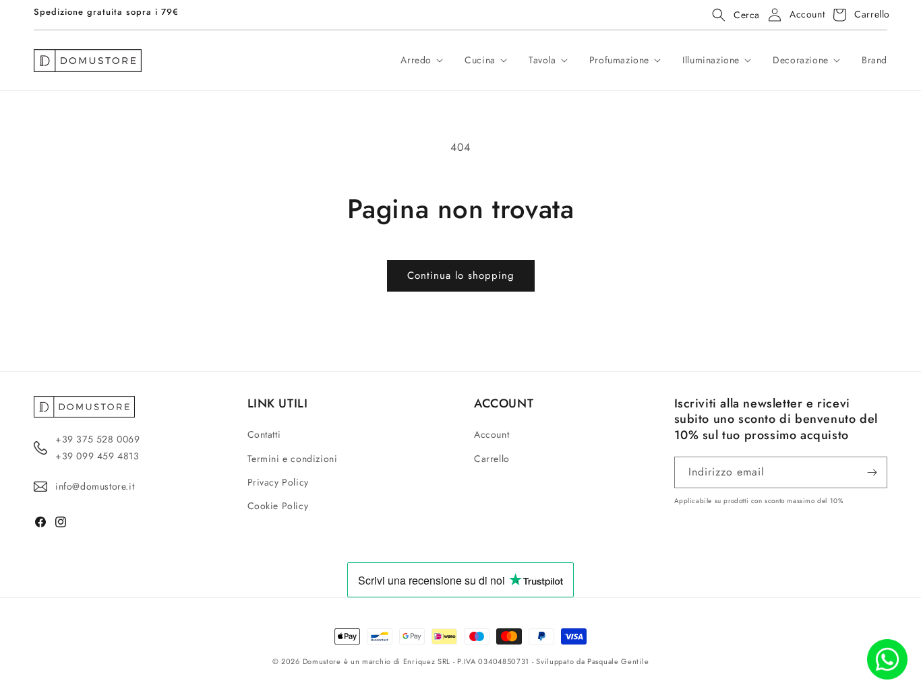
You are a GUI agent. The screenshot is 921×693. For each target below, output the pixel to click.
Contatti (264, 434)
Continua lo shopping (460, 275)
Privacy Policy (278, 482)
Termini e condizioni (292, 458)
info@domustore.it (94, 486)
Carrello (492, 458)
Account (491, 434)
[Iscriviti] (872, 472)
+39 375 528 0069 (97, 439)
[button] (732, 15)
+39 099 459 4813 (97, 456)
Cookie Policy (278, 506)
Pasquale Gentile (618, 661)
